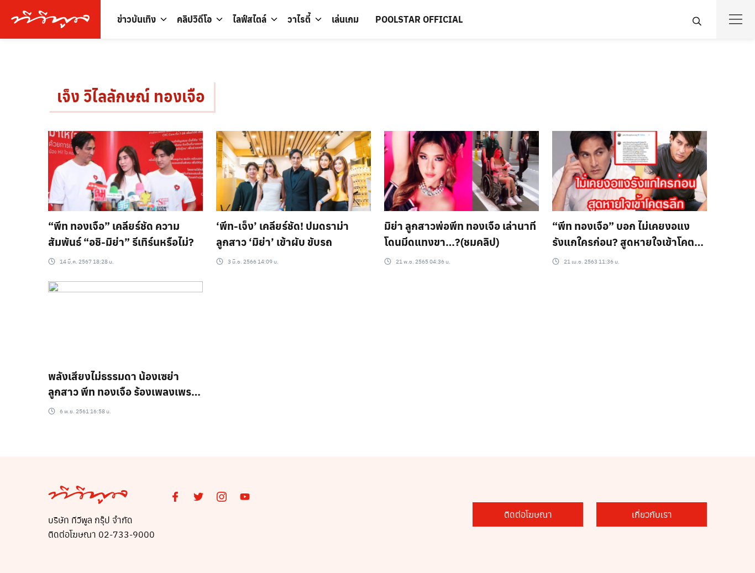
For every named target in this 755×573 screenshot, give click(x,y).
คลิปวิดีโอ (194, 19)
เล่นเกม (345, 19)
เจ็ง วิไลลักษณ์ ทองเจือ (131, 96)
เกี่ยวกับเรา (652, 514)
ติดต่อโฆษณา (528, 514)
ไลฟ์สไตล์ (249, 19)
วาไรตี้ (299, 19)
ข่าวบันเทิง (136, 19)
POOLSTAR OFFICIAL (419, 19)
